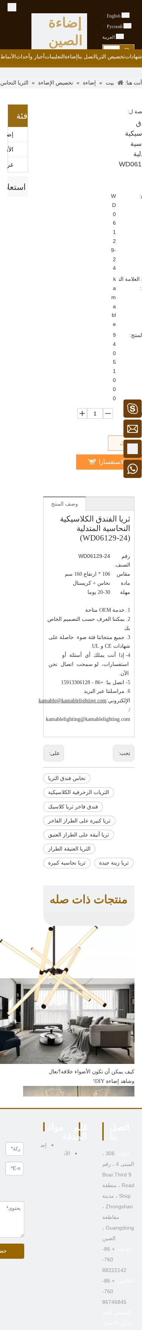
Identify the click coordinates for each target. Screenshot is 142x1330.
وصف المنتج (64, 504)
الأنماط (10, 149)
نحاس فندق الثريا (67, 778)
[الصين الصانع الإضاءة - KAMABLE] (12, 6)
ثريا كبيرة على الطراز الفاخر (79, 821)
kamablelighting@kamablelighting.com (88, 719)
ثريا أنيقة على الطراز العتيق (78, 835)
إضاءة (10, 134)
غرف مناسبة (10, 164)
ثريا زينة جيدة (114, 863)
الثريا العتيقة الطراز (69, 849)
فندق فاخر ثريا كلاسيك (73, 807)
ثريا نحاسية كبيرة (67, 863)
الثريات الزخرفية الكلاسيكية (78, 792)
